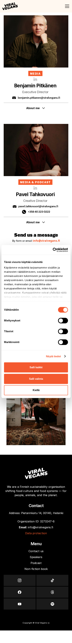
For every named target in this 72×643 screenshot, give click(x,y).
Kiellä (36, 390)
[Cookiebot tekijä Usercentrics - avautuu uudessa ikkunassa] (52, 250)
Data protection (36, 533)
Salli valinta (36, 378)
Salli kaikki (36, 367)
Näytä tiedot (53, 356)
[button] (66, 6)
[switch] (63, 320)
